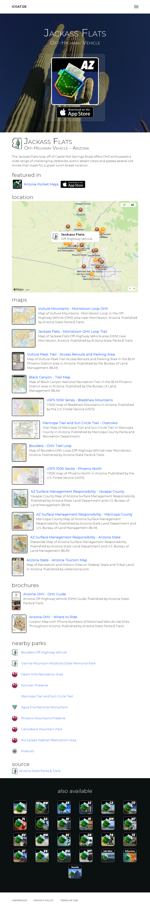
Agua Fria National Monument (44, 707)
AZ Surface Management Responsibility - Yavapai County (77, 492)
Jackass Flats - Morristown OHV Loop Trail (72, 332)
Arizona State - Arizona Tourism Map (57, 560)
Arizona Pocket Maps (41, 184)
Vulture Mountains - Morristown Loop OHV (73, 309)
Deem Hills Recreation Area (42, 674)
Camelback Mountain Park (41, 729)
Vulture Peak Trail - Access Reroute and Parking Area (71, 354)
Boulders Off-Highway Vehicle (44, 652)
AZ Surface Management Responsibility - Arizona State (75, 537)
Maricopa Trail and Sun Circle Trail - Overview (80, 423)
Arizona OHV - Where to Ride (53, 617)
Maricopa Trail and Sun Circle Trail (47, 696)
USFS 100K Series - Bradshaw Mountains (80, 400)
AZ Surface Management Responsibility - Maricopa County (84, 514)
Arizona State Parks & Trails (39, 771)
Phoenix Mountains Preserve (43, 718)
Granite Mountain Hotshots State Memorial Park (58, 663)
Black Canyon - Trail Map (49, 377)
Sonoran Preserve (34, 685)
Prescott (27, 751)
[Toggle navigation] (136, 7)
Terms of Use (69, 900)
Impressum (19, 900)
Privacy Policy (44, 900)
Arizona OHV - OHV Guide (44, 594)
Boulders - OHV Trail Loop (50, 446)
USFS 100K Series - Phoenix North (74, 469)
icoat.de (19, 6)
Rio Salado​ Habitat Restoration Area (48, 740)
